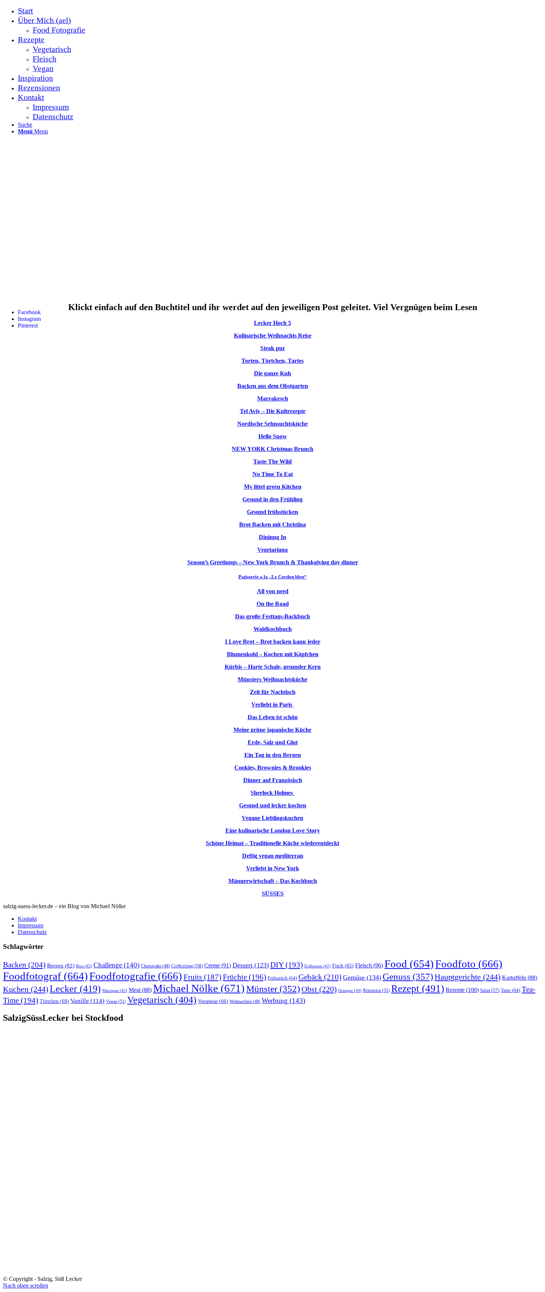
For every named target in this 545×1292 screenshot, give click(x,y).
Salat (489, 990)
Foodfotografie (135, 976)
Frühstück (282, 978)
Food (409, 964)
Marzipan (114, 991)
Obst (319, 989)
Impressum (30, 925)
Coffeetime (187, 966)
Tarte (510, 990)
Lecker (75, 988)
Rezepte (462, 989)
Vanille (87, 1000)
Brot (84, 966)
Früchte (244, 977)
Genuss (408, 977)
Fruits (202, 977)
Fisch (343, 966)
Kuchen (25, 989)
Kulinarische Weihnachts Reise (272, 335)
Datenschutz (32, 932)
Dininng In (272, 537)
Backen (24, 964)
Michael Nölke (199, 988)
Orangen (349, 990)
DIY (286, 964)
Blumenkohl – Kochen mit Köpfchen (272, 654)
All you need (272, 591)
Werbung (283, 1000)
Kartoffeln (519, 977)
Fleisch (369, 965)
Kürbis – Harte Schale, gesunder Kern (273, 667)
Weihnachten (244, 1001)
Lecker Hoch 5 (272, 323)
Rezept (417, 988)
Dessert (250, 965)
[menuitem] (280, 11)
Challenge (116, 965)
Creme (217, 965)
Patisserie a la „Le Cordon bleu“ (272, 576)
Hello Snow (272, 436)
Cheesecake (155, 966)
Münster (273, 989)
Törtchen (54, 1001)
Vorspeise (213, 1001)
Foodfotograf (45, 976)
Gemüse (362, 977)
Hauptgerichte (468, 977)
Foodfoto (468, 964)
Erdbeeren (317, 966)
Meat (140, 990)
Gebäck (319, 977)
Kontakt (27, 919)
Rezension (376, 990)
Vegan (116, 1001)
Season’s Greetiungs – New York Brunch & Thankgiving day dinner (272, 562)
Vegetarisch (161, 999)
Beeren (61, 965)
